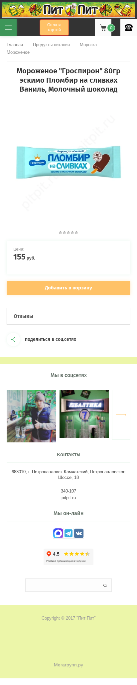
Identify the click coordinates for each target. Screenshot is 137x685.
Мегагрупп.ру (68, 664)
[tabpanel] (68, 162)
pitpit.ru (69, 497)
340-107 (68, 491)
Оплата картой (54, 27)
